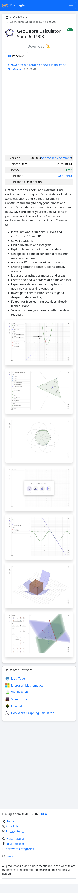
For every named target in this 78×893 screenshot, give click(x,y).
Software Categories (20, 849)
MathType (18, 679)
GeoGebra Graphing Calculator (32, 713)
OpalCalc (17, 706)
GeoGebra (65, 176)
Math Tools (20, 17)
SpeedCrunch (20, 699)
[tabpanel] (40, 67)
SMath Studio (20, 692)
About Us (12, 826)
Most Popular (15, 839)
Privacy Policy (15, 831)
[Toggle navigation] (71, 5)
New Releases (15, 844)
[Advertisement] (39, 113)
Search (10, 856)
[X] (45, 814)
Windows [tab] (18, 56)
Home (10, 821)
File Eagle (17, 5)
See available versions (56, 158)
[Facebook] (42, 814)
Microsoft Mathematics (27, 685)
